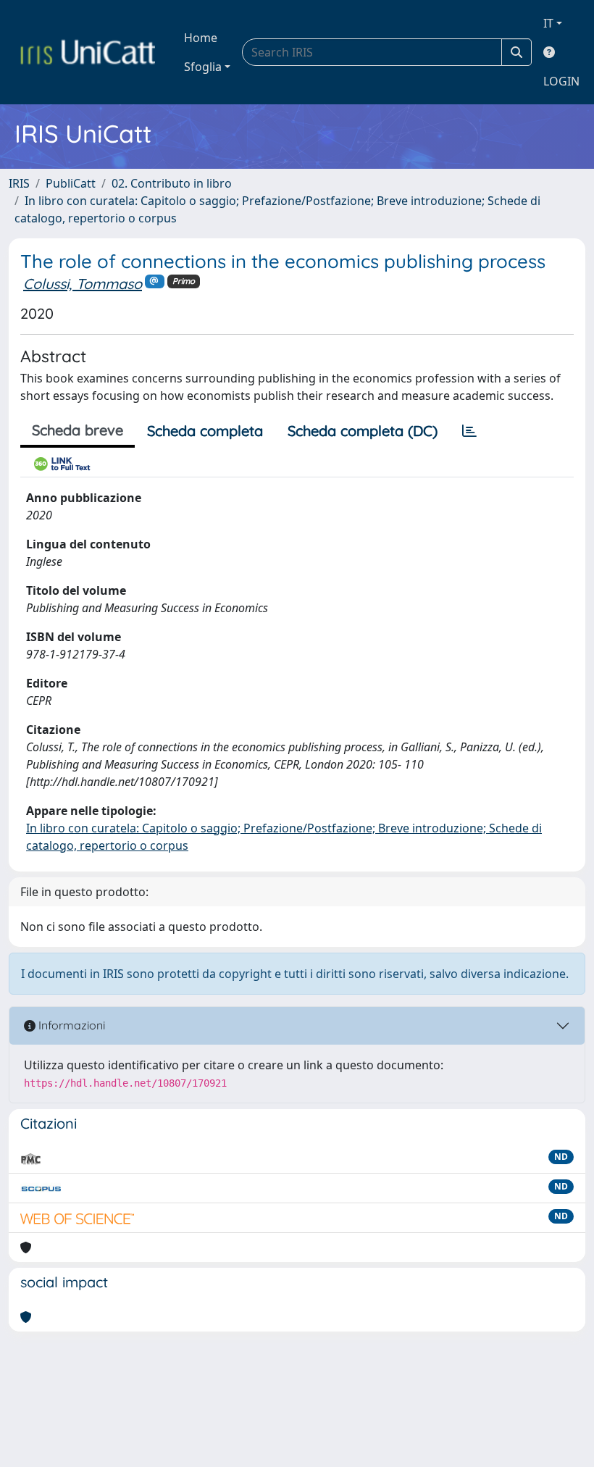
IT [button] (548, 23)
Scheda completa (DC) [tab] (363, 431)
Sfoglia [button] (203, 67)
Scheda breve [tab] (77, 430)
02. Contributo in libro (172, 183)
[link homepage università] (88, 52)
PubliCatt (71, 183)
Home (200, 38)
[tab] (469, 431)
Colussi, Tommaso (82, 284)
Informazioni (70, 1025)
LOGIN (561, 81)
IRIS (19, 183)
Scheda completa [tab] (205, 431)
